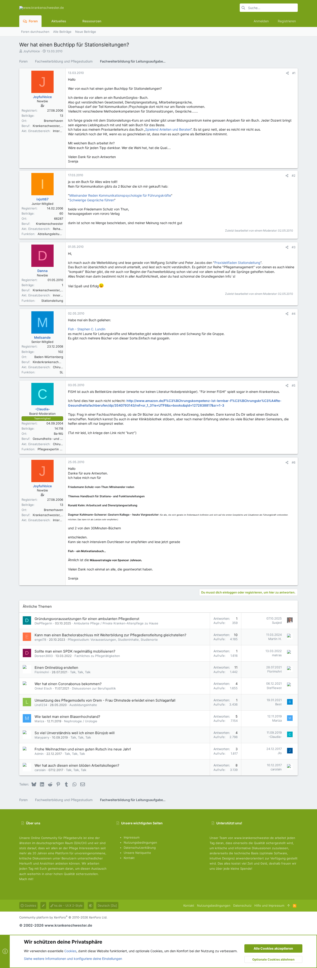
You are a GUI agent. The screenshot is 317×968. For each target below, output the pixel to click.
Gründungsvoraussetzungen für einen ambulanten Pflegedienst (87, 619)
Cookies (30, 905)
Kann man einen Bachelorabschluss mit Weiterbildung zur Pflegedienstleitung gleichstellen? (110, 635)
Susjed (277, 622)
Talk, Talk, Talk (80, 672)
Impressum (131, 837)
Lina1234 (41, 705)
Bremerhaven (53, 121)
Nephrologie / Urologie (80, 721)
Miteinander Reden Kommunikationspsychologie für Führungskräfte (120, 195)
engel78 (40, 639)
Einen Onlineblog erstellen (56, 667)
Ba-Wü (58, 433)
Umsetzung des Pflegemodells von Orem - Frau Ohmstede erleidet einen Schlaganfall (105, 700)
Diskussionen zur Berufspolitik (94, 688)
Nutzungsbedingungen (140, 842)
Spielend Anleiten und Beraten (168, 129)
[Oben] (288, 905)
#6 (293, 462)
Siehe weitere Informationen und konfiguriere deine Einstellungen (73, 959)
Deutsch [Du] (107, 905)
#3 (293, 247)
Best (278, 704)
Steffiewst (274, 688)
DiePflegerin (43, 623)
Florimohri (42, 672)
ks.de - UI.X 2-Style (68, 905)
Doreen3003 (44, 656)
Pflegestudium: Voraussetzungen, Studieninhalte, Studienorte (113, 639)
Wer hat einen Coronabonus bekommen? (68, 684)
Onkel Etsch (43, 688)
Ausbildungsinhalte (83, 705)
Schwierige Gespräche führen (91, 200)
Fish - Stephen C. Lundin (86, 329)
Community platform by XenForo (63, 917)
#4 (293, 313)
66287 (58, 218)
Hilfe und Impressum (269, 905)
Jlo (280, 753)
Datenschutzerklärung (140, 847)
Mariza (39, 721)
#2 (293, 175)
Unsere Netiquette (137, 853)
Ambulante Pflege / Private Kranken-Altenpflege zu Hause (116, 623)
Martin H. (275, 639)
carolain (40, 770)
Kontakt (129, 858)
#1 (293, 73)
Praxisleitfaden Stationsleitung (237, 263)
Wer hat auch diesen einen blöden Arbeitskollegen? (77, 765)
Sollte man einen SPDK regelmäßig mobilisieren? (75, 651)
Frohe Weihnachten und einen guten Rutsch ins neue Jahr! (83, 749)
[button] (70, 21)
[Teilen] (287, 73)
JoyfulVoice (31, 51)
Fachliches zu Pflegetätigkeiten (97, 656)
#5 (293, 385)
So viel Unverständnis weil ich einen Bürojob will (75, 733)
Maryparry (42, 737)
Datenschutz (242, 905)
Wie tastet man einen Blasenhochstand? (67, 716)
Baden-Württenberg (48, 357)
